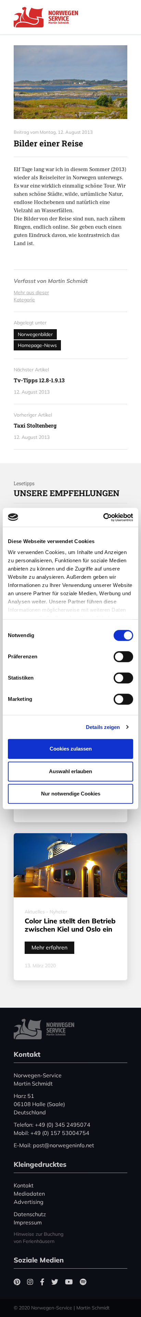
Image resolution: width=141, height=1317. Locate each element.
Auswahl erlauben (70, 771)
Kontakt (24, 1185)
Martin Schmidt (68, 280)
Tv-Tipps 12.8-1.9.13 (39, 380)
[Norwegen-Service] (48, 17)
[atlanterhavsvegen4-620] (70, 82)
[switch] (123, 656)
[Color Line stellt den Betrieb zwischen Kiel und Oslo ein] (70, 865)
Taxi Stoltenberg (35, 425)
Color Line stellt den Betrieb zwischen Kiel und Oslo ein (70, 925)
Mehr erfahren (49, 947)
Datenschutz (30, 1214)
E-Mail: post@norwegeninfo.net (54, 1145)
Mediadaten (29, 1193)
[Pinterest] (17, 1282)
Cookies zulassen (71, 749)
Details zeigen (103, 727)
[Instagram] (30, 1282)
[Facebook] (42, 1282)
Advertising (28, 1201)
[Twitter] (54, 1282)
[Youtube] (69, 1282)
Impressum (28, 1222)
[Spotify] (83, 1282)
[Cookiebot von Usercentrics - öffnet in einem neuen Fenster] (103, 517)
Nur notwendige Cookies (70, 794)
